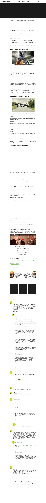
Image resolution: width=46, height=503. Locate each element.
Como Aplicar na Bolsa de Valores (16, 267)
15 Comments (23, 15)
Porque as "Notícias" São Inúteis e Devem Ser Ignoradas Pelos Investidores (29, 275)
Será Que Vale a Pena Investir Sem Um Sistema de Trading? (16, 275)
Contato (28, 1)
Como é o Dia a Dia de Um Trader (32, 289)
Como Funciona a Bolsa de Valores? (16, 263)
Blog (19, 1)
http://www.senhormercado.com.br (24, 445)
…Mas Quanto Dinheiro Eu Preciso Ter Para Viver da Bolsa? (23, 289)
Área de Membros (22, 1)
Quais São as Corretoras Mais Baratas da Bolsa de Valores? (14, 289)
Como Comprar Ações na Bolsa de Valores (17, 264)
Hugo (15, 353)
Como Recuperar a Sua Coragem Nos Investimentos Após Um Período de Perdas (23, 260)
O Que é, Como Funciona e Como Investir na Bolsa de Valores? (20, 265)
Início (17, 1)
